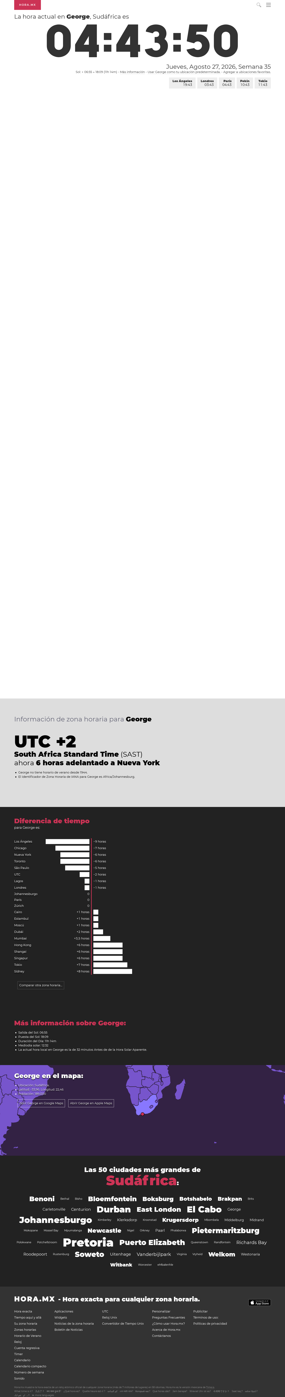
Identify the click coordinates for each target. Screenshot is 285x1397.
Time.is (210, 1387)
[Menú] (268, 5)
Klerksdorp (127, 1220)
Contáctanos (161, 1336)
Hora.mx (27, 4)
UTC (17, 874)
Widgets (60, 1317)
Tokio (262, 83)
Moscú (19, 925)
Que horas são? (161, 1391)
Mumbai (20, 938)
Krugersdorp (180, 1220)
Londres (207, 83)
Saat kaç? (237, 1391)
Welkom (221, 1254)
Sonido (19, 1378)
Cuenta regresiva (27, 1348)
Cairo (18, 912)
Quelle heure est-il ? (93, 1391)
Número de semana (29, 1372)
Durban (114, 1209)
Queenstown (199, 1242)
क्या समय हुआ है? (54, 1391)
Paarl (160, 1230)
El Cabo (204, 1209)
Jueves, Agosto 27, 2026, (218, 66)
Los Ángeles (182, 83)
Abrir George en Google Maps (41, 1103)
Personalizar (161, 1311)
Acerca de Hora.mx (166, 1330)
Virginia (182, 1254)
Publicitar (200, 1311)
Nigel (130, 1230)
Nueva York (22, 855)
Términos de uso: (205, 1317)
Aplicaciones (63, 1311)
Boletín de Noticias (68, 1330)
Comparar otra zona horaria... (40, 985)
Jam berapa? (180, 1391)
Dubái (18, 932)
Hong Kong (22, 945)
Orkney (145, 1230)
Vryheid (197, 1254)
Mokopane (31, 1230)
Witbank (121, 1265)
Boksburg (158, 1199)
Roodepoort (35, 1254)
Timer (18, 1354)
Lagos (18, 881)
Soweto (89, 1254)
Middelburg (234, 1220)
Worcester (145, 1264)
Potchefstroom (47, 1242)
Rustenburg (61, 1254)
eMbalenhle (165, 1264)
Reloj (18, 1342)
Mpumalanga (73, 1230)
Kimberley (104, 1219)
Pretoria (88, 1242)
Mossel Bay (51, 1230)
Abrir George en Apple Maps (91, 1103)
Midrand (257, 1220)
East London (159, 1209)
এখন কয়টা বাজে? (126, 1391)
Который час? (142, 1391)
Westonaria (250, 1254)
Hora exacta (23, 1311)
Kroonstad (150, 1219)
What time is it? (23, 1391)
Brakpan (230, 1199)
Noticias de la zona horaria (74, 1323)
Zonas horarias (25, 1330)
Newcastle (104, 1230)
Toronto (19, 861)
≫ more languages (43, 1395)
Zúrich (19, 906)
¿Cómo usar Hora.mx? (168, 1323)
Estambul (21, 919)
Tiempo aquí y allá (27, 1317)
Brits (251, 1198)
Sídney (19, 971)
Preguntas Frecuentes (168, 1317)
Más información (132, 72)
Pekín (245, 83)
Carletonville (54, 1209)
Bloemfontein (112, 1199)
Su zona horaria (25, 1323)
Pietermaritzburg (225, 1230)
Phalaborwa (178, 1230)
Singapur (21, 958)
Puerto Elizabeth (152, 1242)
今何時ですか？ (221, 1391)
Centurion (81, 1209)
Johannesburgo (25, 894)
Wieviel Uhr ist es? (200, 1391)
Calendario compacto (30, 1366)
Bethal (64, 1198)
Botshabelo (195, 1199)
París (227, 83)
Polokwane (24, 1242)
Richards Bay (251, 1242)
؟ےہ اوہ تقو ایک (22, 1395)
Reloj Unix (109, 1317)
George (234, 1209)
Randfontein (222, 1242)
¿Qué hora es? (71, 1391)
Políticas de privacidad (210, 1323)
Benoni (42, 1199)
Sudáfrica (141, 1180)
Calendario (22, 1360)
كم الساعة (112, 1391)
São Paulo (21, 868)
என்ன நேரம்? (251, 1391)
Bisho (78, 1198)
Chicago (20, 848)
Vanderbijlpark (154, 1254)
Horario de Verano (27, 1336)
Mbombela (211, 1219)
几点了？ (39, 1391)
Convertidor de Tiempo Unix (123, 1323)
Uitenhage (120, 1254)
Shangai (20, 951)
